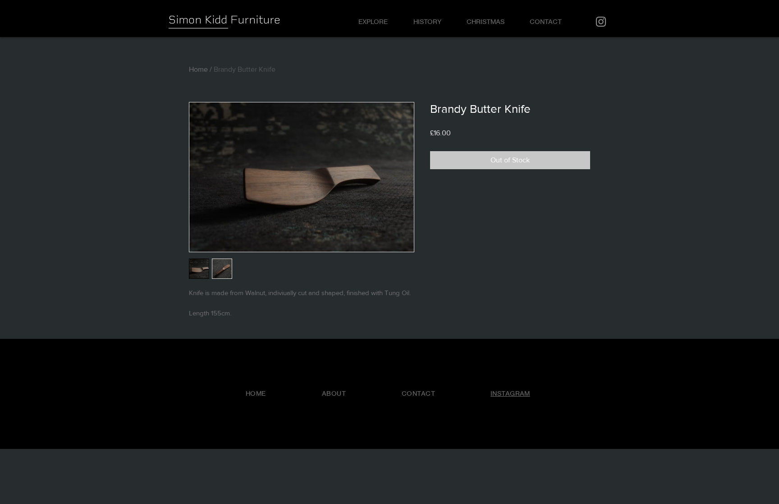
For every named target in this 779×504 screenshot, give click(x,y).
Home (198, 69)
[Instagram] (601, 21)
